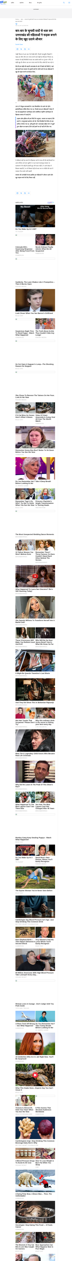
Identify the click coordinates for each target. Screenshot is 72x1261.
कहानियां (22, 3)
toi (16, 102)
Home (17, 19)
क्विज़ (30, 3)
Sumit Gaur (19, 44)
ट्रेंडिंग (12, 3)
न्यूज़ (22, 19)
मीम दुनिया (39, 3)
